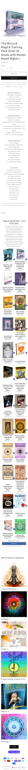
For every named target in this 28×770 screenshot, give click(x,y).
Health (3, 649)
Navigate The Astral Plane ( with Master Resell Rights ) (8, 289)
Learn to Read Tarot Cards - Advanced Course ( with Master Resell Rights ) (20, 387)
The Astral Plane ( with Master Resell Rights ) (20, 289)
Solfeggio (5, 619)
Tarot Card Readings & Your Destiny (8, 412)
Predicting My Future (8, 766)
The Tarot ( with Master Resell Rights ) (8, 437)
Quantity (3, 65)
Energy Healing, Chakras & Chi (13, 679)
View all (14, 747)
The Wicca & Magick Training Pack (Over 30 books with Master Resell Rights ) (20, 265)
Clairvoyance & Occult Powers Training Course (8, 311)
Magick (4, 711)
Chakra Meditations (9, 589)
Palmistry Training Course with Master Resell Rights (8, 535)
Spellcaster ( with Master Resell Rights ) (8, 266)
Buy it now (14, 78)
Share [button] (4, 213)
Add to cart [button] (14, 543)
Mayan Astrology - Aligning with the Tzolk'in (20, 437)
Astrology (5, 741)
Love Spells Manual (20, 361)
